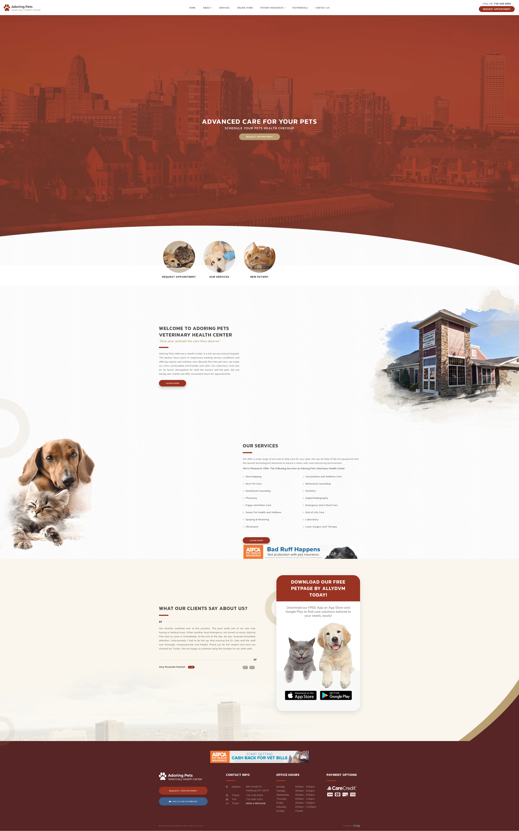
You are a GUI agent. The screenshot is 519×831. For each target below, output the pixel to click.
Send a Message (256, 803)
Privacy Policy (198, 826)
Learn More (172, 383)
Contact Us (322, 7)
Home (192, 7)
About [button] (207, 7)
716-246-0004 (502, 3)
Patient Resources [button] (272, 7)
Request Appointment (496, 9)
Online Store (245, 7)
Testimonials (300, 7)
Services (224, 7)
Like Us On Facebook (184, 801)
